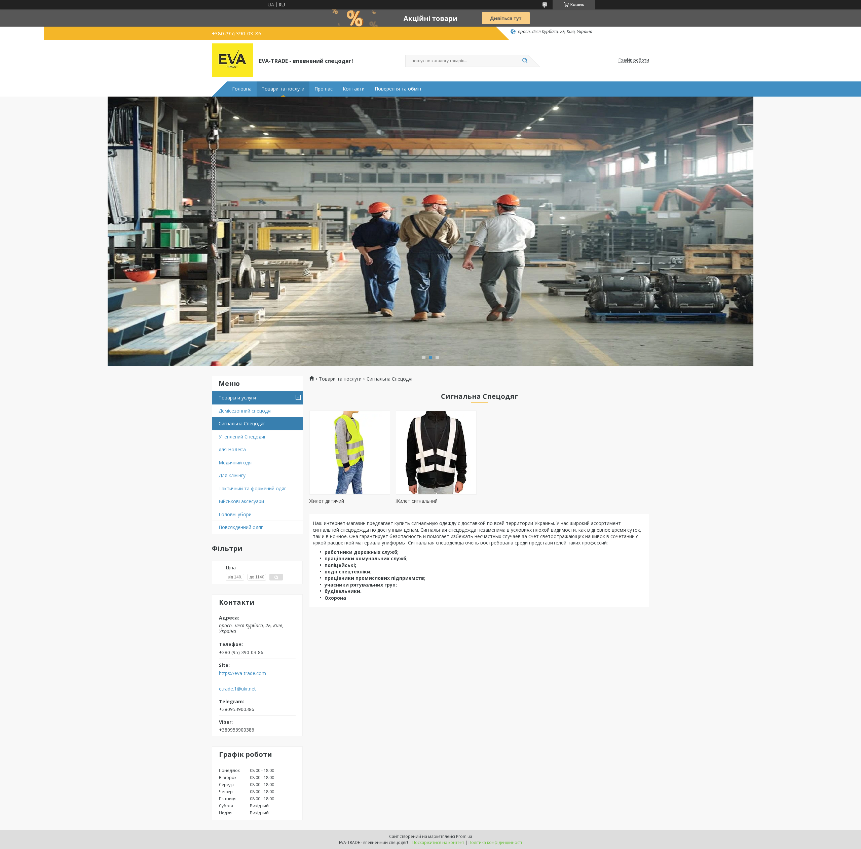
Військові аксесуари (241, 501)
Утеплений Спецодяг (242, 436)
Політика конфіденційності (495, 842)
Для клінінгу (232, 475)
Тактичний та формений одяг (252, 488)
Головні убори (235, 514)
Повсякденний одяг (241, 527)
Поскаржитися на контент (438, 842)
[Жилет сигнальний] (436, 453)
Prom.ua (464, 836)
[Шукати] (524, 61)
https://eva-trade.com (242, 673)
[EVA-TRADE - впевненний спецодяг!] (232, 60)
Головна (242, 88)
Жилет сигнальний (417, 501)
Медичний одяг (236, 462)
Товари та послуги (283, 88)
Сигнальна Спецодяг (242, 423)
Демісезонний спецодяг (245, 411)
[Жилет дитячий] (349, 453)
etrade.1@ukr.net (237, 689)
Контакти (354, 88)
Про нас (323, 88)
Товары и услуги (237, 397)
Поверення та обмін (398, 88)
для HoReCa (232, 449)
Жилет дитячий (326, 501)
